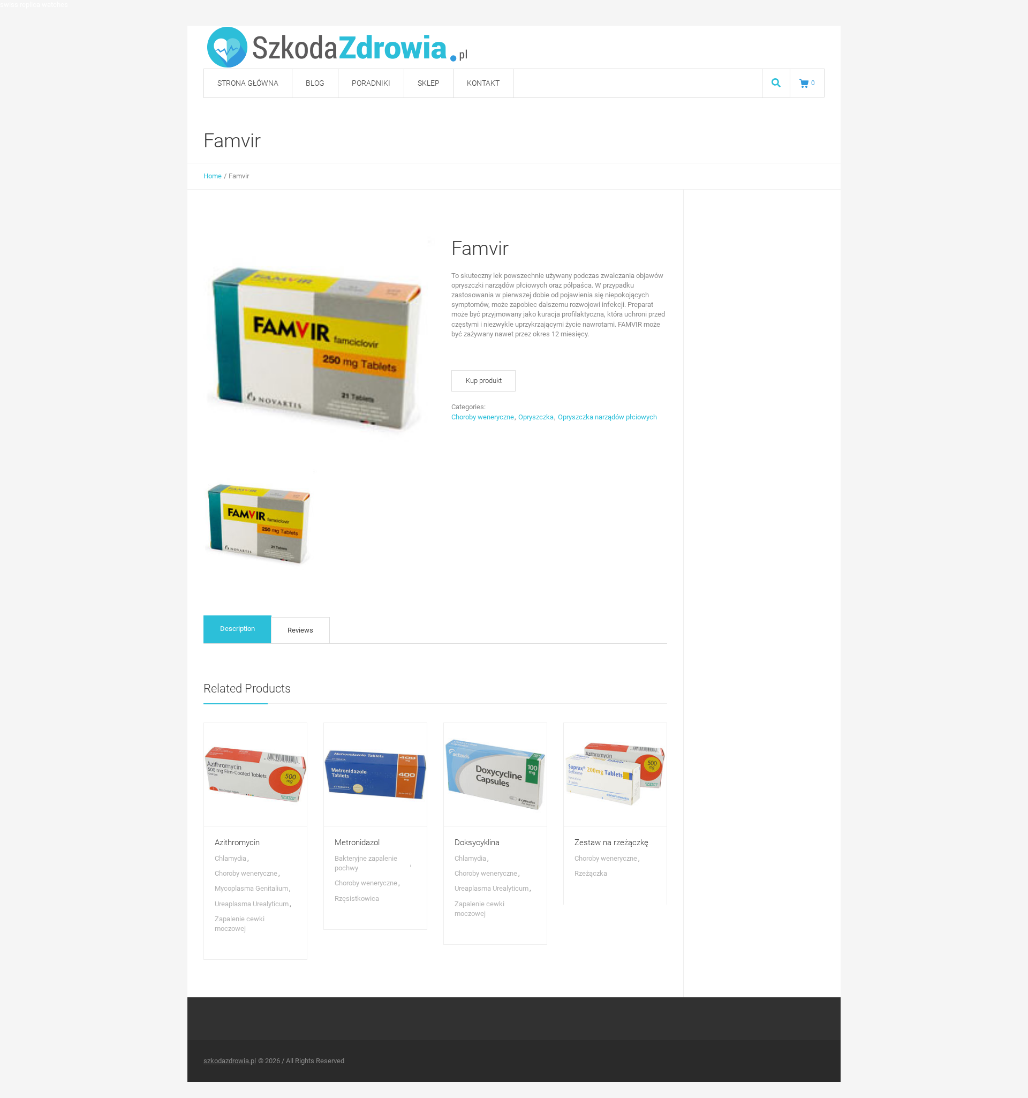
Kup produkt (484, 381)
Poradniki (371, 83)
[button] (998, 1078)
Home (212, 176)
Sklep (429, 83)
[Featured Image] (255, 774)
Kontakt (483, 83)
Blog (315, 83)
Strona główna (247, 83)
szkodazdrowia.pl (229, 1061)
